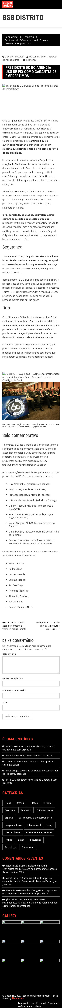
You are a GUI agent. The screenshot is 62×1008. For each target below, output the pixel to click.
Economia (31, 59)
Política (8, 839)
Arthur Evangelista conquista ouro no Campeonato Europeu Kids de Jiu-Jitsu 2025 (29, 869)
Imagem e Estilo (13, 825)
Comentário (9, 653)
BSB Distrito (23, 17)
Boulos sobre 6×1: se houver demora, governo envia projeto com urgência (28, 748)
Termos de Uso (26, 1003)
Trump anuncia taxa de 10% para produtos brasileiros (48, 625)
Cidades (34, 802)
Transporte (28, 847)
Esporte (9, 817)
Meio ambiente (13, 832)
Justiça (49, 825)
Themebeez (18, 998)
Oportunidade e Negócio (39, 832)
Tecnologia (10, 847)
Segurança (35, 839)
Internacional (34, 825)
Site (4, 702)
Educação (26, 810)
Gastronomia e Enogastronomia (35, 817)
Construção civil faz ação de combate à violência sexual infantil (14, 625)
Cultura (47, 802)
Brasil (8, 802)
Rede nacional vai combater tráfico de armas (29, 755)
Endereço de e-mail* (14, 690)
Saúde (21, 839)
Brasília (20, 802)
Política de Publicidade (29, 1006)
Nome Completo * (12, 678)
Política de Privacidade (47, 1003)
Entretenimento (45, 810)
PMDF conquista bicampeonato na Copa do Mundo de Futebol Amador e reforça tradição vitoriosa (30, 902)
